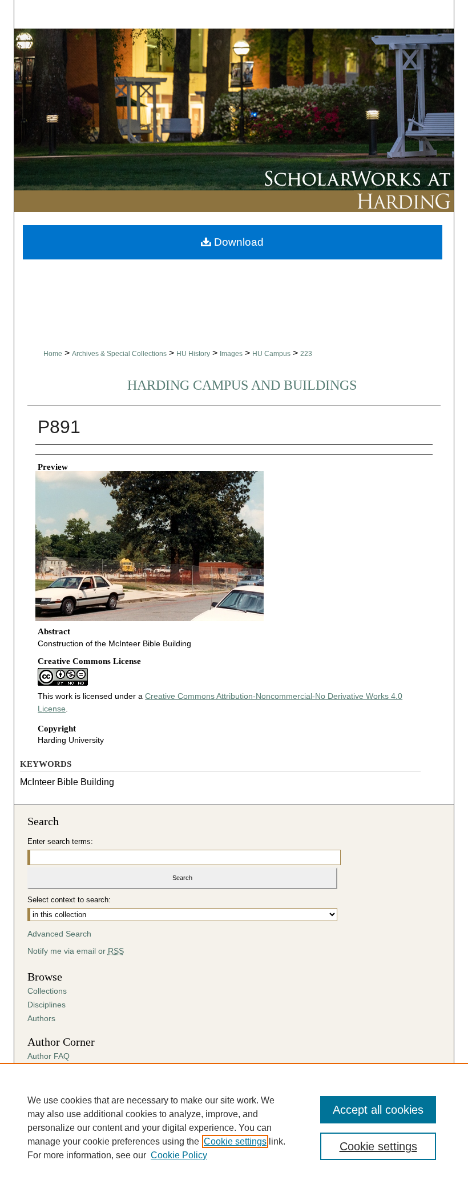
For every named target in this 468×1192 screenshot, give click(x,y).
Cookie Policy (179, 1155)
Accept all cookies (378, 1109)
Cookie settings (235, 1141)
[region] (234, 1127)
